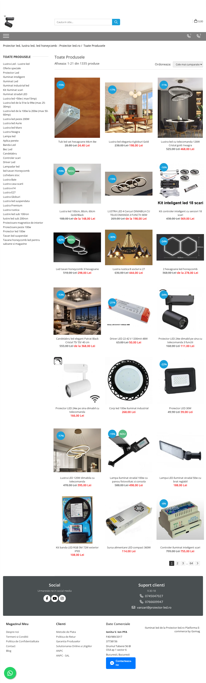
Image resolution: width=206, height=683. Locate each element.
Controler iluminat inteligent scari (180, 547)
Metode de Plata (66, 632)
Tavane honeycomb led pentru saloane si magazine (21, 242)
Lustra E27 (9, 192)
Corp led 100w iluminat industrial (128, 408)
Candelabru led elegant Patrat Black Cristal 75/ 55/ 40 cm (77, 340)
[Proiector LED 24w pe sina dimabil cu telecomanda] (77, 380)
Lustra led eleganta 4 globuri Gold (129, 141)
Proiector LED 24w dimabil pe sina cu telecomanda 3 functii (180, 340)
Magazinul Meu (17, 624)
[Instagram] (62, 598)
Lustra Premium (12, 205)
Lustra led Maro (12, 127)
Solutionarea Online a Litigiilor (74, 646)
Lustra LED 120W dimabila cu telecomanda (77, 479)
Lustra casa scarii (13, 184)
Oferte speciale (12, 68)
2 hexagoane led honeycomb (180, 269)
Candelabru (10, 153)
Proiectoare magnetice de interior (23, 222)
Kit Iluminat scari (13, 90)
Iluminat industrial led (16, 85)
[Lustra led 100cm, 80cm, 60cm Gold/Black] (77, 184)
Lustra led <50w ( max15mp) (20, 98)
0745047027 (153, 596)
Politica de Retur (66, 636)
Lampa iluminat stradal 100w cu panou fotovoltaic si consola (129, 479)
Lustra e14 (9, 188)
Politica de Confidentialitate (22, 641)
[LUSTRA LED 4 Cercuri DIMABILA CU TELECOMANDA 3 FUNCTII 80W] (128, 183)
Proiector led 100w (14, 231)
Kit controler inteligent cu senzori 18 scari (180, 213)
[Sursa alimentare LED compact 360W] (128, 520)
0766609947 (153, 602)
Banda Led (9, 145)
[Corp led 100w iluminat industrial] (128, 380)
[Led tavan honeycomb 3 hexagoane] (77, 247)
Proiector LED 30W (180, 408)
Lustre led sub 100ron (16, 214)
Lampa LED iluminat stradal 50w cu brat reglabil (180, 479)
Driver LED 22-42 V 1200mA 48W (129, 338)
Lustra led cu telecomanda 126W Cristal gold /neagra (180, 143)
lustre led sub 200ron (15, 218)
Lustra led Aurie (12, 123)
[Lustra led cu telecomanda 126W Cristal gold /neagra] (180, 108)
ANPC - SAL (62, 655)
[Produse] (6, 37)
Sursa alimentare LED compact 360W (129, 547)
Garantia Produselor (68, 641)
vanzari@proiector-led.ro (153, 607)
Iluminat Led (10, 81)
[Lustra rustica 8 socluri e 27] (128, 247)
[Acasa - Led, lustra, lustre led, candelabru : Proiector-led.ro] (23, 22)
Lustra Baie (9, 179)
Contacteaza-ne (124, 663)
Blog (8, 651)
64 (191, 563)
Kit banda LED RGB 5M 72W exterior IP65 (77, 549)
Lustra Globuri (11, 197)
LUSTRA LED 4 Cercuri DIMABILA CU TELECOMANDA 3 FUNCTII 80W (129, 213)
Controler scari (12, 158)
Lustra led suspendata (16, 201)
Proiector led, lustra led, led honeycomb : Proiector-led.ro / (43, 46)
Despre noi (12, 632)
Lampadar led (11, 166)
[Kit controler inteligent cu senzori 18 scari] (180, 183)
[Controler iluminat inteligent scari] (180, 520)
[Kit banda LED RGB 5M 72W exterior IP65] (77, 520)
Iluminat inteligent (14, 77)
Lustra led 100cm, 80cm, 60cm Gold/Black (77, 213)
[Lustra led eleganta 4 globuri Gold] (128, 107)
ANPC (59, 651)
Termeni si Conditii (17, 636)
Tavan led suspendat (15, 235)
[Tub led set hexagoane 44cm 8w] (77, 108)
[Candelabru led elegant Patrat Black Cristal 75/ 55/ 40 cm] (77, 311)
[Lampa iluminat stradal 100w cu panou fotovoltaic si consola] (128, 450)
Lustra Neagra (11, 132)
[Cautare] (116, 22)
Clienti (61, 624)
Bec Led (7, 149)
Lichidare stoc (11, 175)
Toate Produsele (94, 46)
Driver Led (9, 162)
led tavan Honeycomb (16, 171)
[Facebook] (46, 598)
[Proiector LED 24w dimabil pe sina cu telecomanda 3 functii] (180, 311)
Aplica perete (11, 140)
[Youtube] (54, 598)
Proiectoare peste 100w (17, 227)
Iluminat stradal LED (15, 94)
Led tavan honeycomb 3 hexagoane (77, 269)
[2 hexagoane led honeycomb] (180, 247)
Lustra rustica (11, 210)
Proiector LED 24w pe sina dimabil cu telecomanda (77, 410)
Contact (10, 646)
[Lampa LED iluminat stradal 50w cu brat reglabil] (180, 450)
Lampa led (9, 136)
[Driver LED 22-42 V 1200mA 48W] (128, 311)
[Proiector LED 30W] (180, 380)
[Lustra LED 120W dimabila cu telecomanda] (77, 450)
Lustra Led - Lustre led (16, 64)
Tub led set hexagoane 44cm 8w (77, 141)
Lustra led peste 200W (16, 119)
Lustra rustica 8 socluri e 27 (129, 269)
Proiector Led (11, 72)
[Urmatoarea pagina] (197, 563)
